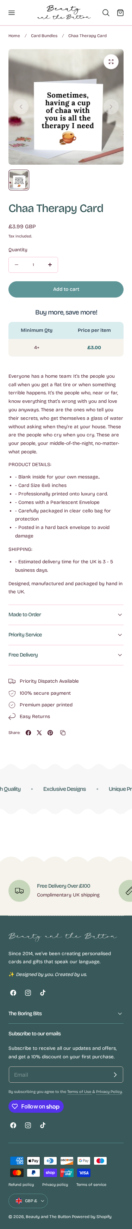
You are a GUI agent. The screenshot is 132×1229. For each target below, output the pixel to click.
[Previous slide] (21, 106)
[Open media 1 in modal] (111, 61)
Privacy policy (55, 1184)
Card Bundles (44, 35)
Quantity (17, 250)
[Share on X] (39, 732)
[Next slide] (111, 106)
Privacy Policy (109, 1091)
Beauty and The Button (48, 1216)
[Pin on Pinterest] (50, 732)
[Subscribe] (115, 1074)
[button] (11, 12)
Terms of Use (79, 1091)
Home (14, 35)
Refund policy (21, 1184)
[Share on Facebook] (28, 732)
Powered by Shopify (92, 1216)
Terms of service (91, 1184)
